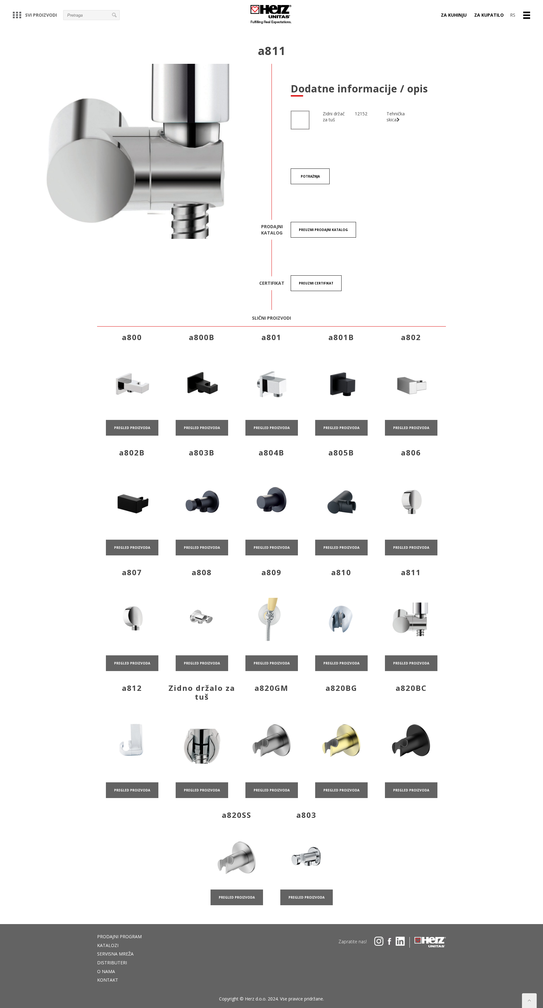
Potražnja (310, 176)
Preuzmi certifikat (316, 283)
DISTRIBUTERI (112, 963)
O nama (106, 971)
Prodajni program (119, 936)
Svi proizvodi (41, 15)
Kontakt (107, 980)
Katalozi (107, 945)
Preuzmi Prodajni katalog (323, 230)
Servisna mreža (115, 954)
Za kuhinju (454, 15)
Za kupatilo (489, 15)
